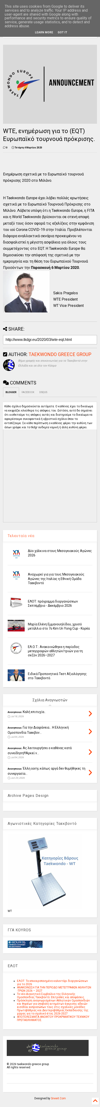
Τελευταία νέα (21, 536)
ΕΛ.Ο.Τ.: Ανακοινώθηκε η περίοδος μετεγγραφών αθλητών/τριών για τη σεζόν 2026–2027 (55, 651)
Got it (62, 32)
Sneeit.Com (58, 1098)
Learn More (44, 32)
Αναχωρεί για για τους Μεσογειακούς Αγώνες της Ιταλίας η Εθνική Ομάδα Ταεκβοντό (56, 578)
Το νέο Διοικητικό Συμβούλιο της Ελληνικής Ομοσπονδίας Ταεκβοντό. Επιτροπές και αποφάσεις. (51, 995)
